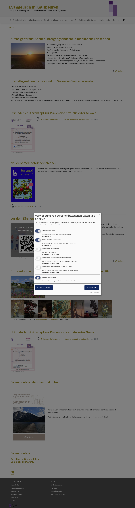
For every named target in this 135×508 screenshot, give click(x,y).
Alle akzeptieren (92, 288)
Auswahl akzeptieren (44, 288)
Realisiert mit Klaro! (94, 292)
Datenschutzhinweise (64, 225)
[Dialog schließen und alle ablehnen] (99, 214)
